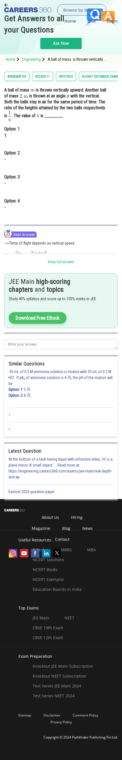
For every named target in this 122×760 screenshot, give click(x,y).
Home (70, 21)
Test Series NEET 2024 (54, 695)
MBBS (66, 549)
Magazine (41, 528)
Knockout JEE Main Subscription (63, 666)
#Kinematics (16, 77)
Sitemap (24, 715)
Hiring (77, 517)
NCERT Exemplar (48, 579)
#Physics (66, 77)
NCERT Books (45, 569)
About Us (50, 517)
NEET (69, 617)
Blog (66, 528)
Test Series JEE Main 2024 (57, 686)
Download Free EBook (38, 318)
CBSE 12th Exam (48, 637)
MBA (91, 549)
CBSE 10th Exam (48, 627)
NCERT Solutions (48, 559)
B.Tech (39, 549)
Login (112, 21)
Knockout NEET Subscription (60, 676)
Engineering (31, 59)
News (87, 528)
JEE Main (41, 617)
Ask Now (61, 43)
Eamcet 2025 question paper (32, 491)
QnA (91, 21)
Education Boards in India (57, 589)
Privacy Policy (61, 722)
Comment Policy (85, 715)
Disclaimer (51, 715)
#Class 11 (42, 77)
